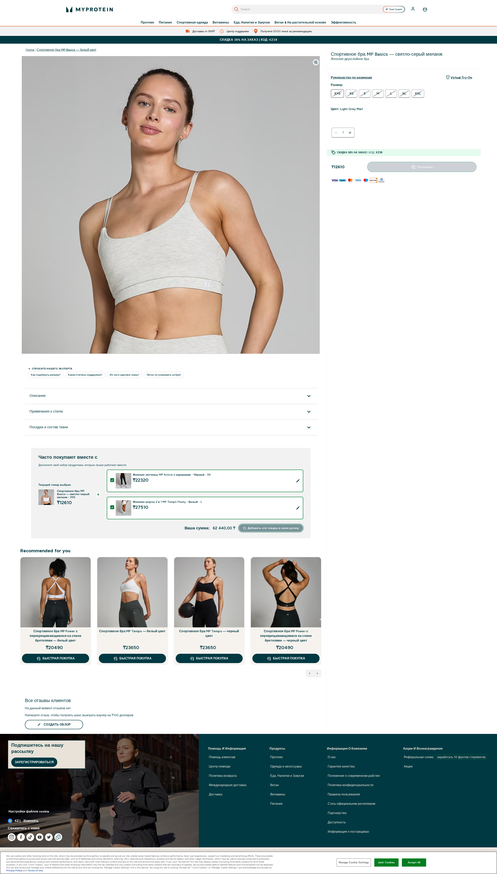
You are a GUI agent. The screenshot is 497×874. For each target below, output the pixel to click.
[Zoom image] (316, 62)
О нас (332, 757)
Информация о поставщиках (348, 831)
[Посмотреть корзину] (425, 9)
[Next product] (317, 673)
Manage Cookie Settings (354, 862)
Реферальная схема (445, 757)
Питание (165, 22)
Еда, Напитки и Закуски (252, 22)
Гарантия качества (341, 766)
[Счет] (413, 9)
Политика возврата (223, 775)
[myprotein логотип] (89, 9)
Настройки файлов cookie (29, 811)
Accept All (414, 862)
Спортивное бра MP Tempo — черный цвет (209, 633)
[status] (343, 132)
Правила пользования (344, 794)
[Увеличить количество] (350, 132)
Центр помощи (219, 766)
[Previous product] (310, 673)
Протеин (147, 22)
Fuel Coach (395, 9)
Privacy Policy (14, 870)
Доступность (337, 822)
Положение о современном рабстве (354, 775)
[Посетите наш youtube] (39, 837)
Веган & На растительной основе (300, 22)
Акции (408, 766)
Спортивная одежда (192, 22)
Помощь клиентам (222, 757)
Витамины (221, 22)
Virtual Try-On (461, 77)
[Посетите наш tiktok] (30, 837)
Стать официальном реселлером (351, 803)
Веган (274, 785)
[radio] (337, 93)
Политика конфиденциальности (350, 785)
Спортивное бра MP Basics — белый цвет (66, 49)
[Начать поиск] (236, 9)
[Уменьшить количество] (336, 132)
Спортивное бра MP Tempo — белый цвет (132, 631)
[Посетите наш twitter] (49, 837)
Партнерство (337, 813)
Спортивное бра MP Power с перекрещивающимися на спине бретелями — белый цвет (55, 635)
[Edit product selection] (298, 481)
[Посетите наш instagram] (12, 837)
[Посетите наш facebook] (21, 837)
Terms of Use (35, 870)
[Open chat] (58, 837)
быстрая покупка (59, 658)
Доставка (215, 794)
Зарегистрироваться (34, 762)
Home (30, 49)
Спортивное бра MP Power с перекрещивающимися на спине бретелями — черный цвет (286, 635)
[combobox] (318, 9)
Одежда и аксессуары (286, 766)
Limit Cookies (386, 862)
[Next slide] (320, 619)
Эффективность (343, 22)
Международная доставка (227, 785)
